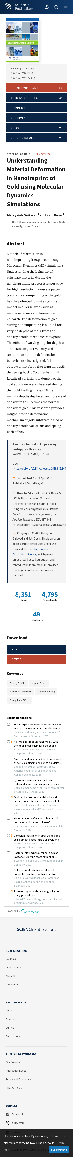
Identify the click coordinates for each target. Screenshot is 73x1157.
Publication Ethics (16, 1070)
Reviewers (12, 1019)
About (16, 128)
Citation (18, 659)
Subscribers (13, 1036)
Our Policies (13, 1062)
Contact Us (12, 984)
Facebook (17, 1114)
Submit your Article (28, 88)
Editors (10, 1027)
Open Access (13, 967)
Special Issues (23, 138)
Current (18, 108)
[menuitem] (47, 7)
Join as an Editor (25, 98)
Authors (10, 1010)
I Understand (59, 1149)
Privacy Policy (14, 1088)
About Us (11, 976)
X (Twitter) (17, 1123)
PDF (14, 649)
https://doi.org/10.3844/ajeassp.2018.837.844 (39, 468)
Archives (18, 118)
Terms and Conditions (18, 1079)
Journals (11, 958)
